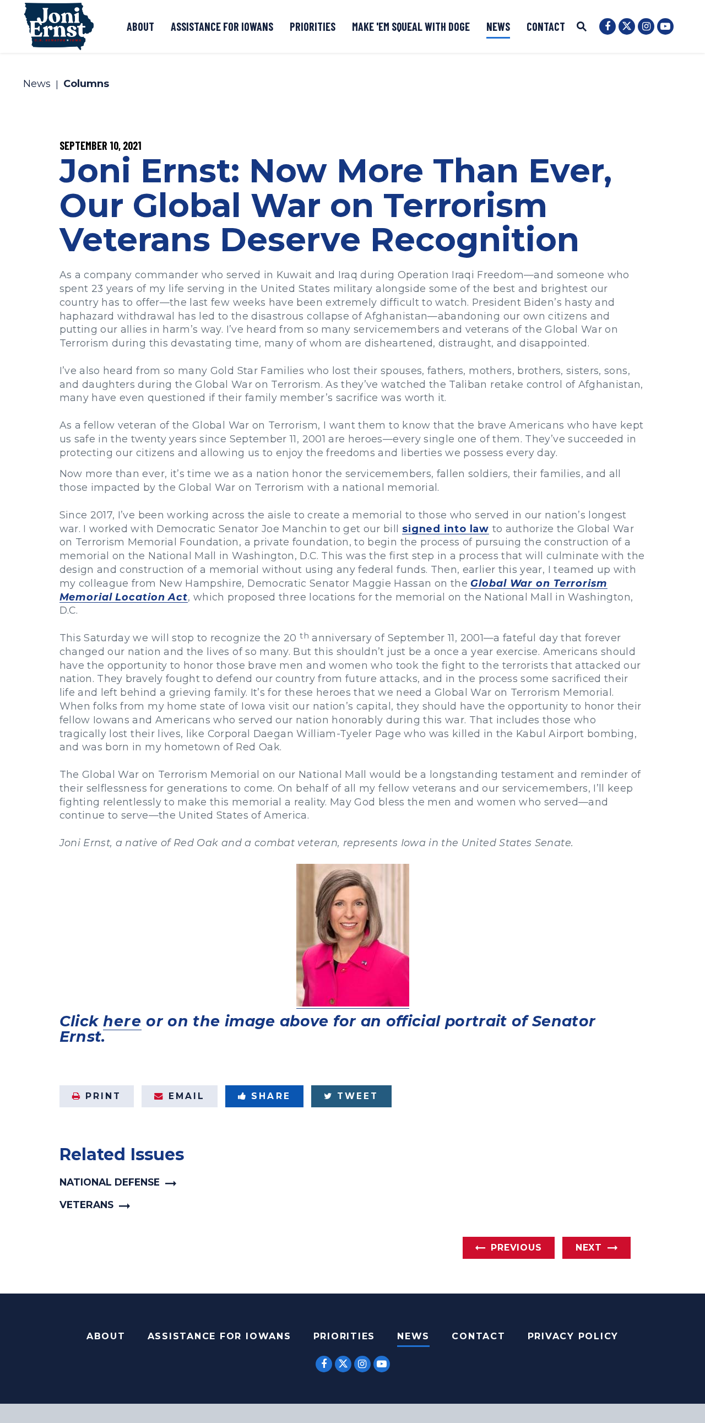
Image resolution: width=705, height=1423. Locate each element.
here (122, 1021)
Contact (546, 26)
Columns (86, 84)
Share (270, 1096)
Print (103, 1096)
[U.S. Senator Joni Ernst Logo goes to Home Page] (59, 26)
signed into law (445, 528)
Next (589, 1247)
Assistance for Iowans (222, 26)
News (498, 26)
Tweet (357, 1096)
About (140, 26)
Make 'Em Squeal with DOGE (411, 26)
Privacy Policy (573, 1336)
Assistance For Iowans (219, 1336)
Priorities (312, 26)
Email (187, 1096)
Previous (516, 1247)
